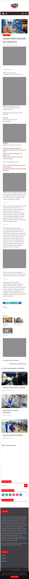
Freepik (10, 69)
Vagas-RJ (3, 558)
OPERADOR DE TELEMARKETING (17, 364)
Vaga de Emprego (6, 35)
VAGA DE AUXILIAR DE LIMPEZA (13, 435)
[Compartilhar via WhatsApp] (9, 303)
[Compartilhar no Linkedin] (12, 303)
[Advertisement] (14, 56)
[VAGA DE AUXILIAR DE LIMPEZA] (14, 420)
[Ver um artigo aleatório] (26, 13)
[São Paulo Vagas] (3, 13)
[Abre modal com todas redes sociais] (20, 303)
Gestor (16, 45)
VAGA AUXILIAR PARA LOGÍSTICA (7, 334)
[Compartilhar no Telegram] (15, 303)
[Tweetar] (7, 303)
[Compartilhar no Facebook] (4, 303)
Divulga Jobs (4, 561)
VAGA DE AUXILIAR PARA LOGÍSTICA (18, 324)
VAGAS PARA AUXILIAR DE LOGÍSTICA (5, 325)
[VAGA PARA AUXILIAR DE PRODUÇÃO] (14, 395)
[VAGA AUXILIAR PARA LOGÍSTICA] (7, 330)
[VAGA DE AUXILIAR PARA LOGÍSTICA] (18, 320)
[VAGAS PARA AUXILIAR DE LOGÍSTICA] (7, 320)
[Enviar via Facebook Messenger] (17, 303)
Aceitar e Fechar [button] (14, 576)
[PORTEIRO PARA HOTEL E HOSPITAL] (14, 372)
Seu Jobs (3, 555)
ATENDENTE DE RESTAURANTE (11, 360)
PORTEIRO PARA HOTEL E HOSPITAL (14, 388)
